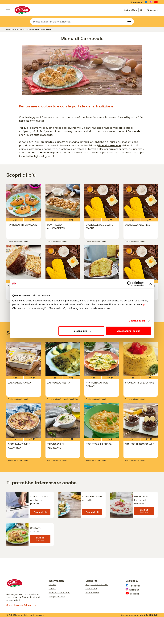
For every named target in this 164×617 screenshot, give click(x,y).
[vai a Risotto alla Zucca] (101, 420)
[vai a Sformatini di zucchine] (140, 359)
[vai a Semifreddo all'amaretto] (62, 201)
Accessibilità (92, 592)
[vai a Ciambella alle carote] (23, 262)
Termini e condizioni (59, 592)
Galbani (9, 29)
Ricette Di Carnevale (26, 29)
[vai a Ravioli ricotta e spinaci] (101, 359)
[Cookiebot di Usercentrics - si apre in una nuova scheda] (129, 283)
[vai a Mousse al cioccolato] (140, 420)
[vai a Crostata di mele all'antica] (23, 420)
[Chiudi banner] (150, 284)
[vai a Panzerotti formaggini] (23, 201)
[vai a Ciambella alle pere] (140, 201)
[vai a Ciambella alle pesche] (101, 262)
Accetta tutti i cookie (128, 330)
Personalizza (80, 330)
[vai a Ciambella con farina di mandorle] (62, 262)
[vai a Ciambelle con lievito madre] (101, 201)
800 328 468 (151, 615)
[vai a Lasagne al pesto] (62, 359)
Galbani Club (130, 10)
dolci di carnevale (109, 145)
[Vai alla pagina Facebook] (145, 2)
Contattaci (91, 588)
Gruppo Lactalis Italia (97, 584)
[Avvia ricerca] (127, 21)
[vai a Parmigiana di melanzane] (62, 420)
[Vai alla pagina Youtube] (156, 2)
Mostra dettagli (137, 320)
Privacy (52, 588)
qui (144, 304)
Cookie (52, 584)
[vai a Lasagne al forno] (23, 359)
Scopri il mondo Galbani (18, 605)
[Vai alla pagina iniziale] (22, 10)
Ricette (15, 29)
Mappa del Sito (57, 596)
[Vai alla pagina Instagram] (151, 2)
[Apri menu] (8, 10)
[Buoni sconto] (142, 10)
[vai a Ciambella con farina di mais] (140, 262)
